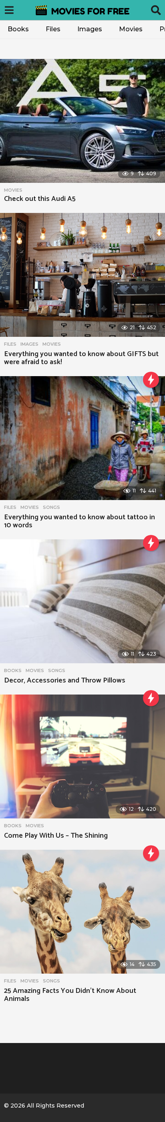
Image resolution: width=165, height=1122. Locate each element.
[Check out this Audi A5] (82, 121)
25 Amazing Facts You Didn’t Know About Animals (70, 995)
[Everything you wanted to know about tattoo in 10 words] (82, 438)
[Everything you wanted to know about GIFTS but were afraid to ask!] (82, 275)
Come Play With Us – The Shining (56, 836)
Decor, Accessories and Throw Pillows (64, 680)
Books (18, 29)
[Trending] (151, 380)
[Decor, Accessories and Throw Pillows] (82, 601)
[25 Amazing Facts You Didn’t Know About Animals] (82, 912)
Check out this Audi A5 (40, 199)
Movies (131, 29)
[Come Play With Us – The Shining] (82, 756)
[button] (9, 10)
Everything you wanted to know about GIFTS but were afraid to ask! (81, 358)
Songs (51, 507)
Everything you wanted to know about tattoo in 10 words (79, 521)
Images (89, 29)
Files (53, 29)
